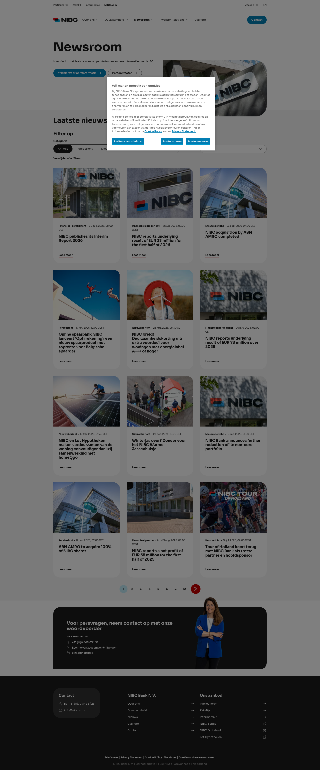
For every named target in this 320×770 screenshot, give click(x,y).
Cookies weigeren (172, 141)
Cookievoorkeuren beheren (128, 141)
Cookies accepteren (198, 141)
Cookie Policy (153, 131)
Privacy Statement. (184, 131)
